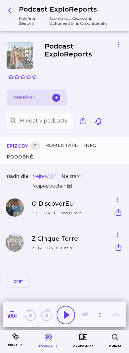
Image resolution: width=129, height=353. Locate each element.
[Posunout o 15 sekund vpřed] (46, 315)
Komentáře (62, 145)
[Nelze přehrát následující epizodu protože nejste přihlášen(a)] (85, 315)
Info (90, 145)
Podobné (20, 157)
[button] (62, 15)
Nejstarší (71, 176)
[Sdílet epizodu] (118, 213)
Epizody (21, 146)
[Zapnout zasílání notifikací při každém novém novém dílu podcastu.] (98, 120)
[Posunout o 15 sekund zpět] (30, 315)
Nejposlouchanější (52, 186)
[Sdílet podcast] (84, 120)
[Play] (65, 315)
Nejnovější (44, 176)
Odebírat (24, 97)
